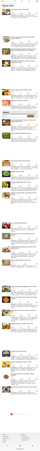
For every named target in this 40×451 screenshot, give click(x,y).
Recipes (4, 434)
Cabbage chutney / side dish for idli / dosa (22, 323)
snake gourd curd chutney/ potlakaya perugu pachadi (22, 234)
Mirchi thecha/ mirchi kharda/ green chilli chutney (24, 387)
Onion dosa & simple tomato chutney (20, 160)
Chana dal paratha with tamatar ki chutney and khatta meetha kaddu (23, 120)
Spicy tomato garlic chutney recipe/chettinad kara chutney (24, 297)
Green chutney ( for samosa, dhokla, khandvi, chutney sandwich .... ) (23, 37)
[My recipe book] (15, 1)
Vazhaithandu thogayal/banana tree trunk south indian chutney (23, 247)
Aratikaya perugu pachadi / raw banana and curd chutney (23, 193)
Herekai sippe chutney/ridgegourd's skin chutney (24, 286)
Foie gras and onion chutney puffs (20, 9)
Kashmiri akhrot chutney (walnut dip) (20, 260)
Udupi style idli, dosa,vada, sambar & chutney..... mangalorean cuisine (23, 61)
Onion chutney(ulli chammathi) (19, 223)
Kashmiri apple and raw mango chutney (21, 89)
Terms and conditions (25, 438)
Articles (4, 441)
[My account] (22, 1)
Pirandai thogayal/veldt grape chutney (21, 182)
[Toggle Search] (29, 1)
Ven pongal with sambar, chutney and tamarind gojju (23, 311)
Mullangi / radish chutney (17, 171)
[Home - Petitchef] (2, 3)
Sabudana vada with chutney (18, 351)
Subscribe (30, 116)
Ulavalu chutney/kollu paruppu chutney (21, 361)
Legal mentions (24, 439)
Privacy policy (24, 436)
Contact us (23, 434)
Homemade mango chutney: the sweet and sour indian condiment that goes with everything (23, 49)
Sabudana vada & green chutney (19, 100)
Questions (5, 439)
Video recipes (5, 436)
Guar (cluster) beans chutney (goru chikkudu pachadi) (22, 374)
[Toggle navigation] (36, 1)
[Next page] (25, 414)
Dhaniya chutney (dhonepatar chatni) (21, 133)
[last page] (28, 414)
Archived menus (6, 438)
